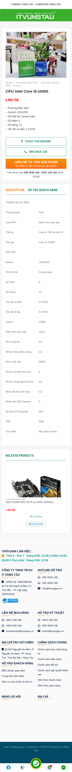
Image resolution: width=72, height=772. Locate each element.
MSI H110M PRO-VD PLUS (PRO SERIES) (29, 502)
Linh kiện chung (49, 82)
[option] (36, 497)
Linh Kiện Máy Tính (26, 82)
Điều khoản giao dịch (13, 670)
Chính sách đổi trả (48, 664)
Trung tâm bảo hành (13, 676)
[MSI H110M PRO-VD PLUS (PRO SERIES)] (36, 493)
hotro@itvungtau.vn (53, 631)
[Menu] (5, 15)
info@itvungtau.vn (52, 588)
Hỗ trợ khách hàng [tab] (42, 190)
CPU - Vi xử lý (13, 85)
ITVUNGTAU (31, 747)
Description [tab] (15, 190)
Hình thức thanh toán (49, 679)
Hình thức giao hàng (49, 685)
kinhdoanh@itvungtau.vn (20, 631)
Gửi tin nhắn (37, 524)
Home (9, 82)
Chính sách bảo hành (50, 659)
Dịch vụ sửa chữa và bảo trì (17, 681)
